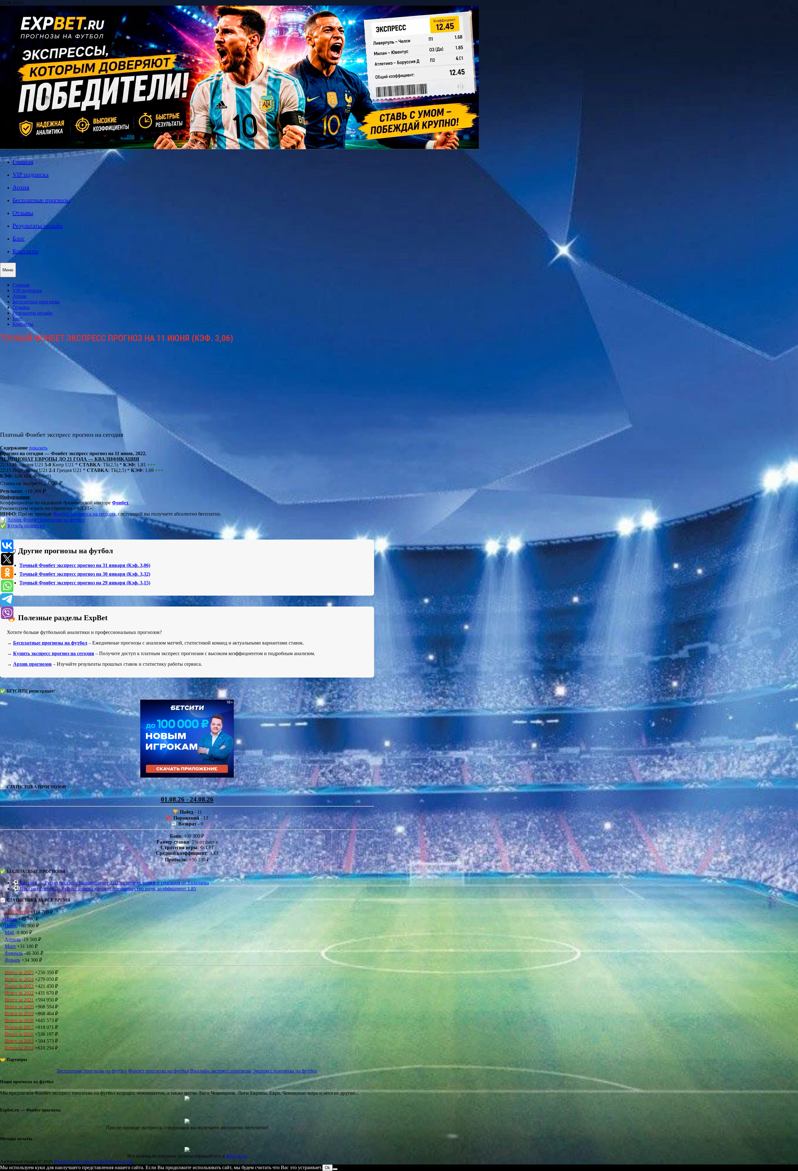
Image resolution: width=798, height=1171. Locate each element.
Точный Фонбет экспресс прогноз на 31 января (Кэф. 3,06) (84, 565)
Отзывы (22, 212)
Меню (7, 270)
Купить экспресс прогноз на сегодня (53, 653)
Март (10, 946)
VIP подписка (30, 174)
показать (38, 447)
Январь (12, 960)
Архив (20, 187)
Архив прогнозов (32, 664)
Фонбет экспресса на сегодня (84, 513)
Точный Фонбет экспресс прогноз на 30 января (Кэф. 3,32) (84, 574)
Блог (18, 238)
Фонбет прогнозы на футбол (158, 1070)
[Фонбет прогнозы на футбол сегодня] (239, 147)
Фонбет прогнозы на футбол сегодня (93, 1161)
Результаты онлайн (37, 225)
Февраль (14, 953)
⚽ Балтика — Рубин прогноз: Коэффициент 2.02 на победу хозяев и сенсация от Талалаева (110, 882)
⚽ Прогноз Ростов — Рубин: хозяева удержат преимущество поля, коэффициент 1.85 (104, 888)
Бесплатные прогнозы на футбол (50, 642)
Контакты (25, 251)
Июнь (11, 925)
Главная (22, 161)
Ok (327, 1167)
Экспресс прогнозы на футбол (284, 1070)
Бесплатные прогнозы (41, 200)
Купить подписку (26, 525)
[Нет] (335, 1169)
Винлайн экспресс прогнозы (220, 1070)
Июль (11, 918)
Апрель (13, 939)
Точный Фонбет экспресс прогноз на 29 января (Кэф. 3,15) (84, 582)
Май (9, 932)
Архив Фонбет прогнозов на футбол (46, 519)
